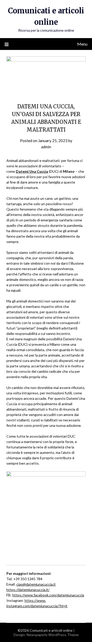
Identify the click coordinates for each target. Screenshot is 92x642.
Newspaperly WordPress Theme (53, 634)
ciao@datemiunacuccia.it (36, 584)
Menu (82, 43)
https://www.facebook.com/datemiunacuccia (48, 595)
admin (46, 146)
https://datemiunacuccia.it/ (28, 589)
